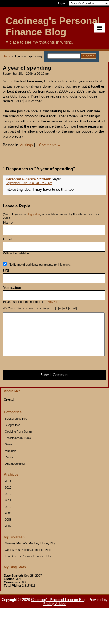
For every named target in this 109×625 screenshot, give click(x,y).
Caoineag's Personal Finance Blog (58, 600)
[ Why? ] (51, 301)
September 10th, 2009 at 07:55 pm (29, 183)
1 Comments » (48, 145)
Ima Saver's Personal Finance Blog (28, 556)
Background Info (16, 418)
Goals (9, 444)
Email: (8, 239)
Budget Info (12, 425)
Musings (10, 450)
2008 (8, 519)
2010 (8, 506)
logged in (34, 214)
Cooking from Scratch (19, 431)
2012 (8, 494)
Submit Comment (54, 375)
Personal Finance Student (28, 179)
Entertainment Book (18, 438)
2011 (8, 500)
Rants (9, 457)
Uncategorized (15, 463)
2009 (8, 513)
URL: (7, 271)
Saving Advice (54, 604)
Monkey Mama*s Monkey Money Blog (30, 543)
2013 (8, 487)
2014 (8, 481)
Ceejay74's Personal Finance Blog (28, 549)
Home (7, 56)
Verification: (12, 288)
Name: (8, 222)
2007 (8, 526)
